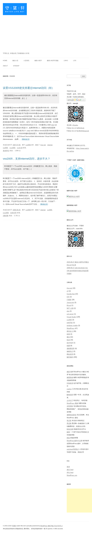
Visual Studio (71, 317)
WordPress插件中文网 (74, 441)
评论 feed (70, 472)
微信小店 (15, 60)
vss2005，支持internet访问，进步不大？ (26, 158)
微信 (68, 337)
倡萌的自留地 (71, 415)
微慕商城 (70, 377)
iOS (68, 297)
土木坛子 (70, 400)
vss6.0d (19, 148)
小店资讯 (26, 60)
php (68, 311)
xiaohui (69, 389)
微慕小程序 (38, 60)
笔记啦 (69, 420)
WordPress (70, 328)
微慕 (68, 372)
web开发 (70, 323)
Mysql (69, 305)
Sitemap (16, 66)
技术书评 (70, 343)
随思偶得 (70, 357)
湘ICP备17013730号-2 (55, 526)
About (5, 66)
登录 (68, 467)
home (5, 60)
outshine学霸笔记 (73, 449)
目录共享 (13, 213)
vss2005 (12, 148)
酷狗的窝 (70, 395)
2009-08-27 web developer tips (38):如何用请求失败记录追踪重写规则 (78, 270)
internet (49, 145)
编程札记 (70, 351)
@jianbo (75, 125)
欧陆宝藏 (70, 429)
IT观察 (69, 300)
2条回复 (5, 216)
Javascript (70, 302)
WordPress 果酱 (72, 403)
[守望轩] (15, 10)
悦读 (68, 340)
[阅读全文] (25, 139)
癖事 (68, 432)
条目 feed (70, 470)
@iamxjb (86, 131)
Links (66, 60)
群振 (68, 438)
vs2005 (28, 145)
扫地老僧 (70, 383)
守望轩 (14, 526)
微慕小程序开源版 (52, 60)
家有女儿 (70, 331)
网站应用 (70, 354)
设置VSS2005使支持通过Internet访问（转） (28, 87)
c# (67, 291)
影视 (68, 334)
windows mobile (72, 325)
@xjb (82, 128)
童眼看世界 (71, 348)
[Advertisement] (46, 34)
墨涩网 (69, 423)
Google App (71, 294)
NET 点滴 (70, 308)
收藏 (68, 346)
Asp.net (43, 145)
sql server (70, 314)
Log (74, 60)
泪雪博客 (70, 406)
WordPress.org (72, 475)
